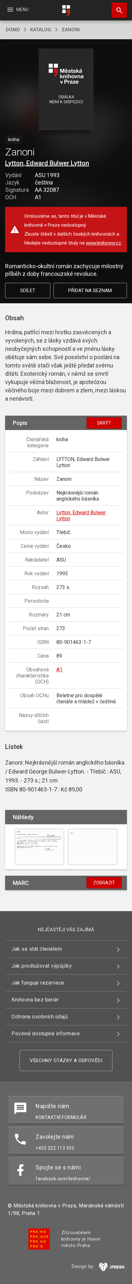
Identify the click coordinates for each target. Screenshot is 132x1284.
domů (13, 30)
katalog (40, 30)
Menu (17, 9)
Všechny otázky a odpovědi (66, 1060)
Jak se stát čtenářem (37, 949)
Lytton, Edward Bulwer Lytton (47, 163)
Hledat (117, 10)
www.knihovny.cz (103, 243)
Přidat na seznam (90, 290)
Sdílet (27, 290)
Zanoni (71, 30)
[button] (66, 89)
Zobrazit (104, 882)
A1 (59, 670)
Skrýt (104, 423)
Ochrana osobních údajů (40, 1017)
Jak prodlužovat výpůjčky (42, 966)
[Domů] (66, 10)
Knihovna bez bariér (35, 1000)
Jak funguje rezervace (38, 983)
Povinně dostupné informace (46, 1034)
